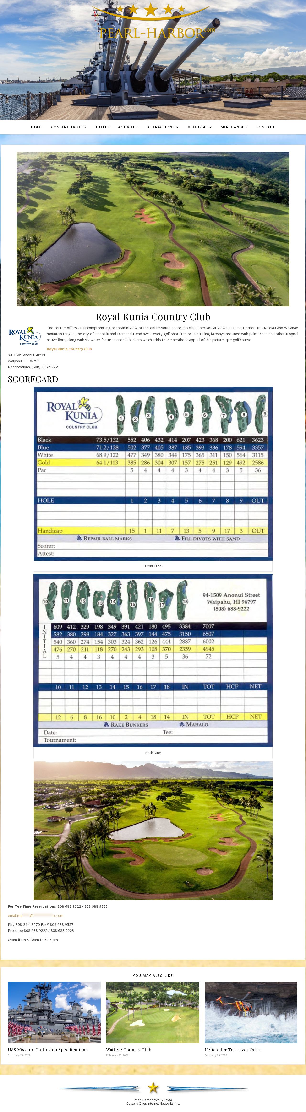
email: (35, 915)
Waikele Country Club (128, 1050)
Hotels (101, 127)
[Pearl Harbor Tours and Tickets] (153, 20)
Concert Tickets (68, 127)
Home (37, 127)
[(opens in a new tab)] (251, 1012)
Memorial (197, 127)
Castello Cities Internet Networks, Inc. (153, 1103)
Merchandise (234, 127)
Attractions (161, 127)
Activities (128, 127)
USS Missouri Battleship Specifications (47, 1050)
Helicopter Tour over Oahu (233, 1050)
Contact (265, 127)
